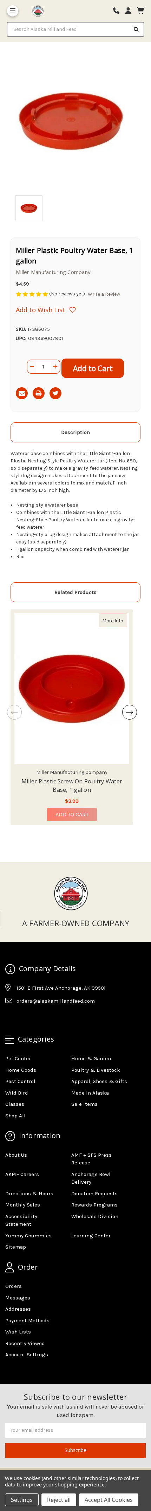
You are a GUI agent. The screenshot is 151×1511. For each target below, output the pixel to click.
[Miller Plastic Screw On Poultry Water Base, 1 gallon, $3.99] (71, 688)
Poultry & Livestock (95, 1070)
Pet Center (18, 1058)
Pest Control (20, 1081)
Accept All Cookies (109, 1500)
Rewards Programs (94, 1205)
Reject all (59, 1500)
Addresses (18, 1309)
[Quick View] (120, 620)
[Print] (39, 393)
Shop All (15, 1115)
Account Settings (26, 1354)
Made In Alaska (90, 1093)
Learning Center (91, 1235)
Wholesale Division (94, 1216)
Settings (22, 1500)
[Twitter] (55, 393)
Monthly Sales (22, 1205)
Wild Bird (16, 1093)
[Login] (130, 11)
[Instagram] (24, 1018)
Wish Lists (18, 1332)
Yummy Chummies (28, 1235)
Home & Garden (91, 1058)
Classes (14, 1104)
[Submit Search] (136, 29)
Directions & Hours (29, 1193)
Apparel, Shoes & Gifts (99, 1081)
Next (129, 712)
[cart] (140, 11)
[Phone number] (118, 11)
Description (75, 432)
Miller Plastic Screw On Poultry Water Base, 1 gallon (71, 785)
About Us (16, 1155)
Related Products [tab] (75, 592)
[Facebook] (10, 1018)
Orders (13, 1286)
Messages (17, 1298)
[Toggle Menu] (12, 10)
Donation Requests (94, 1193)
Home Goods (20, 1070)
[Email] (22, 393)
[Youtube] (37, 1018)
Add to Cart (71, 814)
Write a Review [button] (104, 294)
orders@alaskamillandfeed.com (56, 1001)
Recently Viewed (25, 1343)
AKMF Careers (22, 1174)
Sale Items (84, 1104)
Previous (14, 712)
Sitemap (15, 1247)
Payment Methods (27, 1320)
